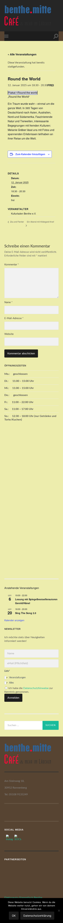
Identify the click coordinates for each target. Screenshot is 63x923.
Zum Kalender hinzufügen (30, 154)
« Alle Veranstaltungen (22, 54)
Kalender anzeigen (14, 620)
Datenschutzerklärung (37, 915)
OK (14, 915)
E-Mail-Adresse (13, 318)
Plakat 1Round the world (22, 92)
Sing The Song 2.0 (25, 613)
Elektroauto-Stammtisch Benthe (23, 897)
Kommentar (11, 264)
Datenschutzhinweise (36, 688)
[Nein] (58, 910)
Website (9, 334)
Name (8, 302)
